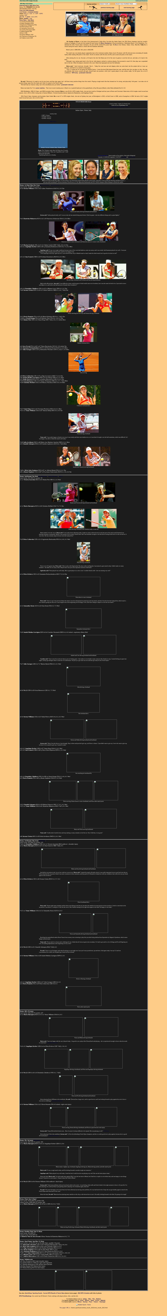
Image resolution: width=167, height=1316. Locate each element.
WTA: (25, 13)
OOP (36, 13)
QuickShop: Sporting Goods (33, 1293)
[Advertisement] (69, 6)
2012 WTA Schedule (84, 1293)
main (30, 13)
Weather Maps (53, 147)
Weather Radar (61, 147)
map (31, 18)
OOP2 (41, 13)
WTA (36, 17)
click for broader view (103, 155)
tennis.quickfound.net (141, 1)
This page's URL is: (65, 1307)
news (32, 17)
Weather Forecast (45, 147)
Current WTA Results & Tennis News (54, 1293)
